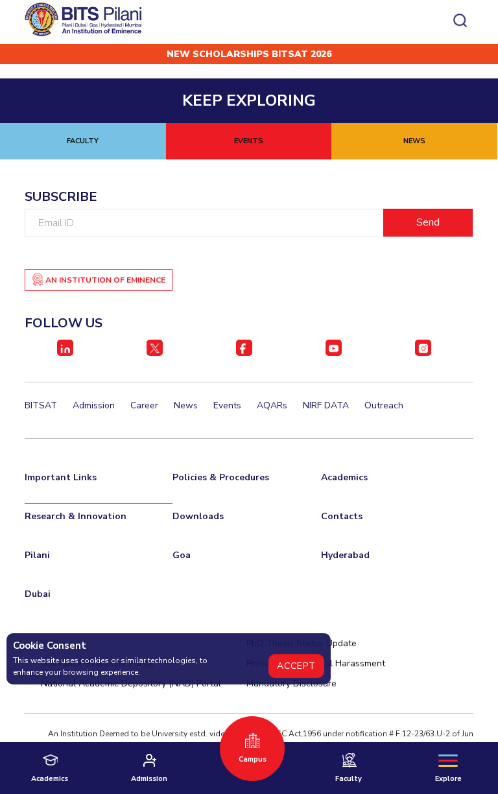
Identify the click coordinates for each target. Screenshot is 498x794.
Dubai (38, 594)
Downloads (198, 516)
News (186, 405)
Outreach (383, 405)
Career (144, 405)
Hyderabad (345, 555)
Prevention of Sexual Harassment (315, 663)
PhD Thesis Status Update (301, 643)
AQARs (272, 405)
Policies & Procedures (220, 477)
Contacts (341, 516)
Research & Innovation (75, 516)
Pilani (37, 555)
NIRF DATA (326, 405)
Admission (94, 405)
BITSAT (41, 405)
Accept (296, 666)
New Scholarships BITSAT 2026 (249, 54)
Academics (344, 477)
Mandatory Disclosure (291, 683)
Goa (181, 555)
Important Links (61, 477)
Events (227, 405)
